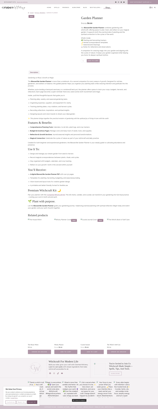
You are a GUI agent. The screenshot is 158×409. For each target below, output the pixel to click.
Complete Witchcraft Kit (56, 195)
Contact (79, 407)
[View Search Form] (155, 7)
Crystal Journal (85, 345)
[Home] (28, 12)
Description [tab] (34, 72)
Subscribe (76, 7)
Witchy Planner (59, 345)
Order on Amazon (39, 352)
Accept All (32, 402)
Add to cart (93, 61)
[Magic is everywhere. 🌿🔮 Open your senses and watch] (53, 389)
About (73, 407)
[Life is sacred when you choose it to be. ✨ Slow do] (87, 389)
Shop (107, 7)
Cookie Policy (14, 398)
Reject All (21, 402)
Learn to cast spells (56, 367)
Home (49, 7)
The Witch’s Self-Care (113, 345)
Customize (11, 402)
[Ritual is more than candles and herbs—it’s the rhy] (70, 389)
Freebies (65, 7)
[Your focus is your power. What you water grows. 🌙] (105, 389)
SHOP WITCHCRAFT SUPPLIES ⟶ (140, 2)
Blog (85, 7)
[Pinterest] (121, 2)
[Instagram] (118, 2)
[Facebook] (116, 2)
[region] (21, 396)
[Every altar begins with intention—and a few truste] (122, 389)
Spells (56, 7)
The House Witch (33, 345)
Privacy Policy (88, 407)
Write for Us (109, 407)
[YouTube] (124, 2)
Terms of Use (99, 407)
